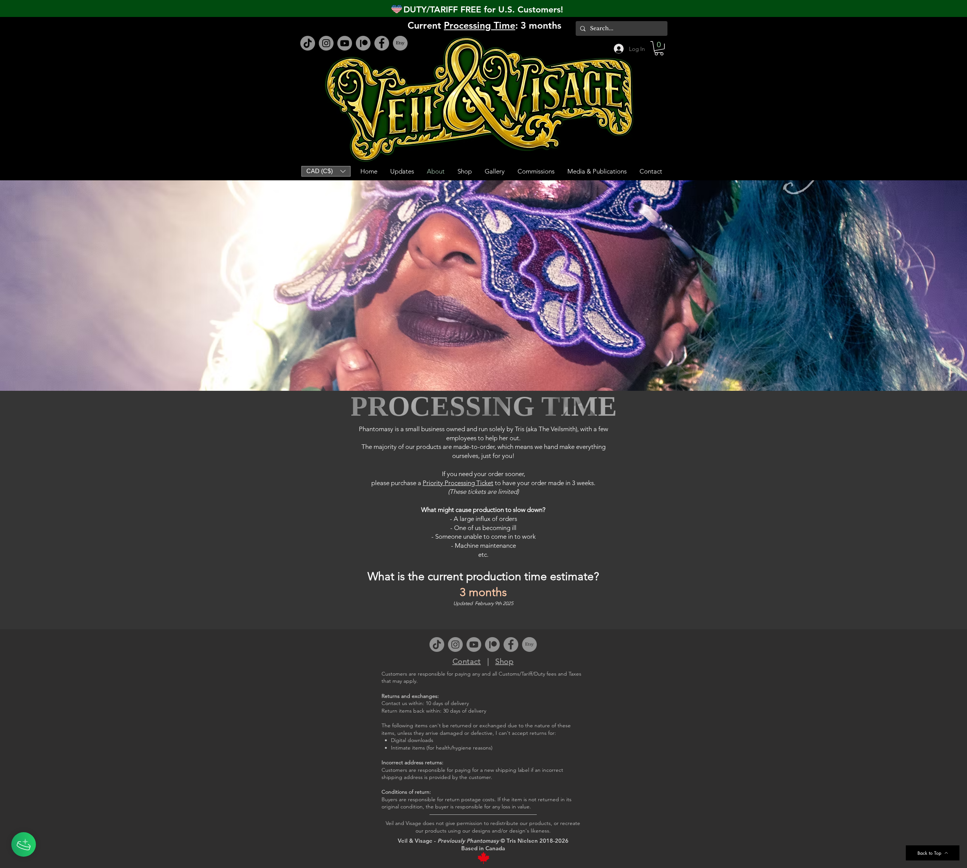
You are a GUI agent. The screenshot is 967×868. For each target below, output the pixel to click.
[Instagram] (326, 43)
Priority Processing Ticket (458, 483)
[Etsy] (400, 43)
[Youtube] (344, 43)
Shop (504, 661)
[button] (658, 48)
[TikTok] (307, 43)
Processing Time (479, 25)
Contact (467, 661)
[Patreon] (363, 43)
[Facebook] (381, 43)
